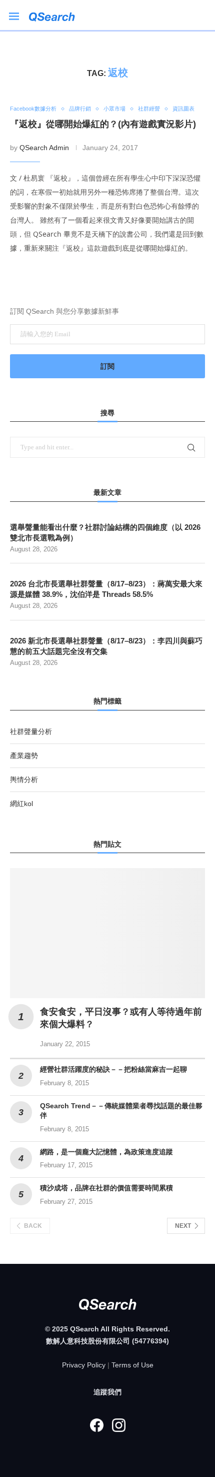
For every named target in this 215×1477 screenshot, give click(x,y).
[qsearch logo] (57, 15)
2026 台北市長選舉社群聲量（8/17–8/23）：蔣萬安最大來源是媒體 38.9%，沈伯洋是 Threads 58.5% (106, 588)
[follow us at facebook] (96, 1425)
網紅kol (21, 804)
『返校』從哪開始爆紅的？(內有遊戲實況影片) (103, 124)
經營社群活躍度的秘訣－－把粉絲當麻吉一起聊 (113, 1069)
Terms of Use (133, 1365)
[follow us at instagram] (118, 1425)
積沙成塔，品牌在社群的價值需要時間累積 (106, 1188)
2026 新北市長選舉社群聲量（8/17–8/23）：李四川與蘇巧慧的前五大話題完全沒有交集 (106, 645)
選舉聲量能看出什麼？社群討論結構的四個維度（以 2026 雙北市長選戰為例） (105, 532)
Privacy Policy (84, 1365)
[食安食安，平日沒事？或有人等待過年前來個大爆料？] (107, 933)
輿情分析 (24, 780)
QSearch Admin (44, 148)
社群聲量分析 (31, 731)
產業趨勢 (24, 756)
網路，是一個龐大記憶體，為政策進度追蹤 (106, 1152)
